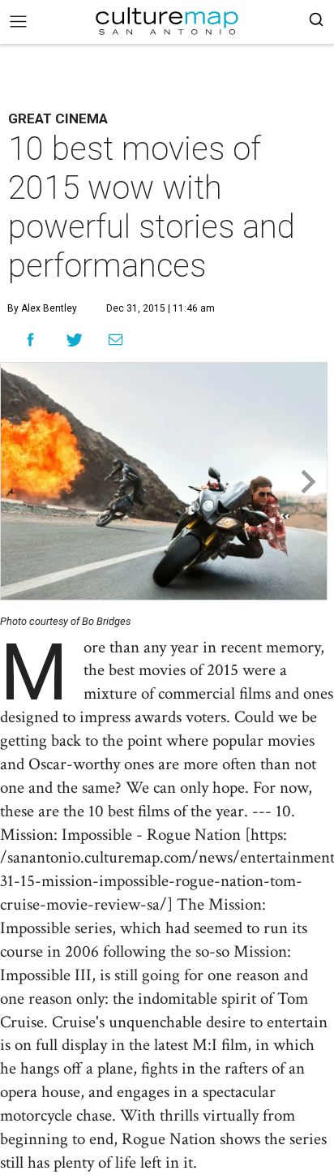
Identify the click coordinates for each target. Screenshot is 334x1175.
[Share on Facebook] (30, 339)
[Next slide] (307, 481)
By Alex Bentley (42, 308)
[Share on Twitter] (75, 339)
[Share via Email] (115, 340)
